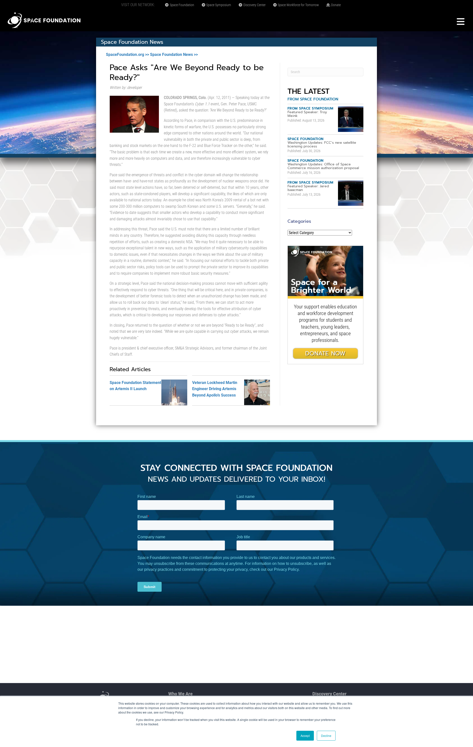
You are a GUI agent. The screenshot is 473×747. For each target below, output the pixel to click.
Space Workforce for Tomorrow (298, 5)
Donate (335, 5)
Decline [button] (326, 735)
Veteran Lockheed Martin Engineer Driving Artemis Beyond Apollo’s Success (214, 388)
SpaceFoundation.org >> (127, 54)
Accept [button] (305, 735)
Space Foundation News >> (174, 54)
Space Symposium (218, 5)
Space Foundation (181, 5)
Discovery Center (254, 5)
